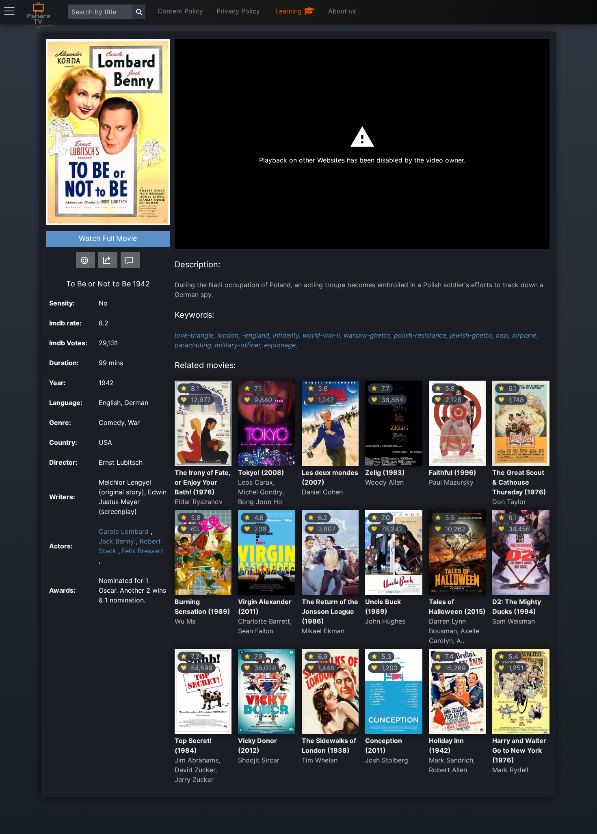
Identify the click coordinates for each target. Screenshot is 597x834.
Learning (289, 11)
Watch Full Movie (108, 238)
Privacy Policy (238, 11)
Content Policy (180, 11)
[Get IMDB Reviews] (85, 260)
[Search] (138, 11)
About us (342, 11)
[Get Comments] (130, 260)
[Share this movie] (107, 260)
